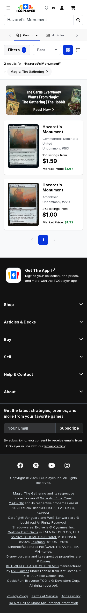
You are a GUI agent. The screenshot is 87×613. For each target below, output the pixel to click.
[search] (38, 20)
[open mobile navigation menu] (8, 8)
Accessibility (71, 596)
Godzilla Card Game (23, 532)
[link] (25, 8)
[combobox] (47, 50)
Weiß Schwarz (58, 517)
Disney (45, 561)
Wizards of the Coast (56, 498)
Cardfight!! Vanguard (23, 517)
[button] (78, 20)
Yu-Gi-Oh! (16, 503)
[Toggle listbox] (56, 49)
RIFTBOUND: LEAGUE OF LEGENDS (32, 566)
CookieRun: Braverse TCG (27, 580)
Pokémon (38, 542)
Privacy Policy (54, 446)
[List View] (78, 50)
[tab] (27, 35)
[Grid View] (68, 50)
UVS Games (20, 571)
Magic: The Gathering (29, 493)
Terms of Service (45, 596)
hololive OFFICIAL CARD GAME (34, 537)
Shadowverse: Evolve (28, 527)
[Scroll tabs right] (77, 35)
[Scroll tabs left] (10, 35)
